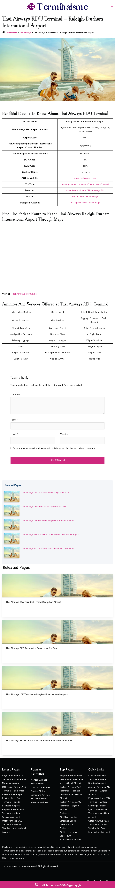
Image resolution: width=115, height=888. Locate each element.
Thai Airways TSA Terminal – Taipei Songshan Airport (46, 492)
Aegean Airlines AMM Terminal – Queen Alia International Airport (71, 779)
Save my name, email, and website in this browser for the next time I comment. (54, 448)
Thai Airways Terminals (24, 293)
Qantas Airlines (38, 791)
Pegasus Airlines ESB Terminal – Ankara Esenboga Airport (99, 802)
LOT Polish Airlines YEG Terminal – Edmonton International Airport (14, 790)
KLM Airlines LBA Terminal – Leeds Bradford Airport (11, 802)
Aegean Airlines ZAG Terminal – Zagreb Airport (99, 790)
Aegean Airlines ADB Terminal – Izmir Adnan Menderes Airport (14, 779)
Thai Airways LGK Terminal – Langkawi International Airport (49, 520)
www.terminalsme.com (24, 866)
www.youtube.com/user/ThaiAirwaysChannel (85, 184)
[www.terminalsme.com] (57, 6)
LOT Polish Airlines (40, 787)
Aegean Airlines (39, 779)
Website (64, 434)
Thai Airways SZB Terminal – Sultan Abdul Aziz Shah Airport (49, 548)
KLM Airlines (37, 783)
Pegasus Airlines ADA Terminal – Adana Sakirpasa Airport (13, 813)
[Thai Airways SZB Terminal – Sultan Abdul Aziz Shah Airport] (11, 552)
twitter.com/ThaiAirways (85, 196)
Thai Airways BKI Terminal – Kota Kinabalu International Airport (50, 534)
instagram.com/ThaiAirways (85, 202)
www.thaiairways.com (85, 178)
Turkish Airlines (39, 798)
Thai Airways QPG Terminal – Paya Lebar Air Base (44, 506)
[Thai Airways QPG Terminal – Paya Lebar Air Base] (11, 510)
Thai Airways (25, 32)
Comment (17, 394)
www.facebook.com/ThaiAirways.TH (85, 190)
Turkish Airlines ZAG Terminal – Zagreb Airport (70, 805)
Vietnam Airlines (39, 802)
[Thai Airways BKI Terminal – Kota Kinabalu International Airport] (11, 538)
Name (15, 419)
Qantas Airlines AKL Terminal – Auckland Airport (99, 813)
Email (14, 434)
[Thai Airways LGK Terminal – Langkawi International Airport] (11, 524)
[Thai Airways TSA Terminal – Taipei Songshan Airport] (11, 496)
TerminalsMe (11, 32)
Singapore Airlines (40, 795)
